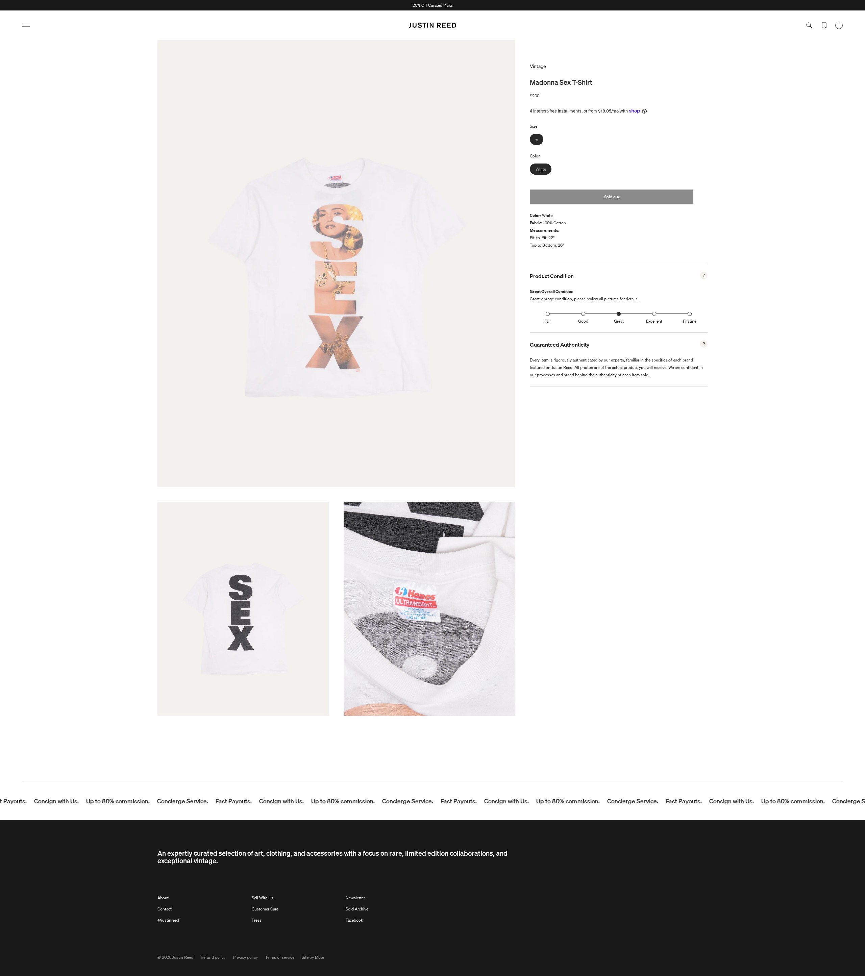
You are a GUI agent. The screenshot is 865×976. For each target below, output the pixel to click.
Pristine (689, 321)
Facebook (354, 920)
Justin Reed (182, 957)
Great (619, 321)
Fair (547, 321)
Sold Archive (357, 909)
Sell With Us (262, 898)
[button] (26, 25)
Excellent (654, 321)
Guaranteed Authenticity (559, 344)
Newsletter (355, 898)
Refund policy (213, 957)
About (163, 898)
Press (257, 920)
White (543, 169)
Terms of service (279, 957)
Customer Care (265, 909)
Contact (164, 909)
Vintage (538, 66)
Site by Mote (313, 957)
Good (583, 321)
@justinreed (168, 920)
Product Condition (552, 276)
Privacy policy (245, 957)
